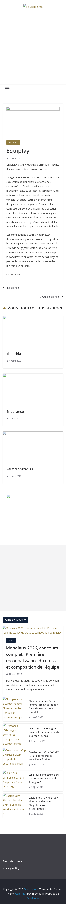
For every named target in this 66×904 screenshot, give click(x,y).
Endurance (15, 411)
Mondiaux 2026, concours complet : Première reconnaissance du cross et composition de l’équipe (32, 657)
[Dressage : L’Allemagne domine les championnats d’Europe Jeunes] (14, 735)
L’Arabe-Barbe (49, 297)
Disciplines (13, 142)
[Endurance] (33, 376)
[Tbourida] (33, 318)
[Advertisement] (33, 48)
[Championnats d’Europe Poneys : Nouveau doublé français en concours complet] (14, 709)
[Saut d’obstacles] (33, 434)
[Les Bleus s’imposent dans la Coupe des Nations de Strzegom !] (14, 781)
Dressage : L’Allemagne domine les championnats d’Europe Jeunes (44, 732)
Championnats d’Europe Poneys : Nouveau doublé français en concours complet (44, 706)
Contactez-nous (12, 861)
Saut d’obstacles (19, 469)
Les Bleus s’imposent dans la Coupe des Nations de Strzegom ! (44, 778)
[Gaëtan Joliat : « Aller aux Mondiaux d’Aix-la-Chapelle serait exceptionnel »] (14, 806)
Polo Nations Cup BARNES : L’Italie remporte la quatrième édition (44, 755)
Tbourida (13, 353)
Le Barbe (13, 288)
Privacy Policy (11, 868)
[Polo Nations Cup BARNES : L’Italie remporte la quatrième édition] (14, 758)
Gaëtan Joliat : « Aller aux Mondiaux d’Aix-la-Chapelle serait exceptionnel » (43, 803)
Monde (10, 640)
